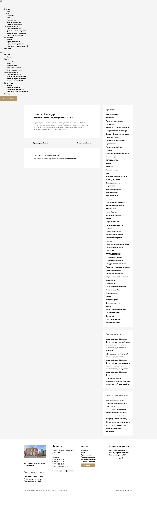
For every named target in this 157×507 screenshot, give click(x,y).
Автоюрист (10, 15)
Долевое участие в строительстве (117, 154)
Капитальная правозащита (115, 205)
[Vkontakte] (120, 458)
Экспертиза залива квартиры (116, 309)
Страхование (110, 280)
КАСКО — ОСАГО (111, 209)
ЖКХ (107, 173)
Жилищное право (112, 170)
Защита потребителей (58, 118)
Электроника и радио (113, 319)
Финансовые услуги (113, 303)
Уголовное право (112, 300)
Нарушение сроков (112, 222)
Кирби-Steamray (111, 212)
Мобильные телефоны (113, 215)
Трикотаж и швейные (113, 290)
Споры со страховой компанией (117, 277)
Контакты (7, 48)
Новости (9, 11)
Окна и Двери (110, 251)
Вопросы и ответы (112, 137)
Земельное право (112, 192)
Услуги (6, 13)
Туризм (108, 296)
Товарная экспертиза (14, 22)
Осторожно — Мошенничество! (17, 46)
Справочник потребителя (15, 44)
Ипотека (109, 199)
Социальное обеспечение (114, 273)
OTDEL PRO (129, 491)
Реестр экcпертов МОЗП (15, 35)
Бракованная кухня (123, 422)
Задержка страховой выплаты (116, 176)
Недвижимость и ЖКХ (113, 231)
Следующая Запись (85, 143)
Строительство (12, 20)
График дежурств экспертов (16, 33)
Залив (9, 18)
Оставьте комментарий (41, 118)
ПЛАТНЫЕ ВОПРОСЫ (113, 254)
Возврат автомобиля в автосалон (117, 127)
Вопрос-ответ (9, 37)
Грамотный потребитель (114, 147)
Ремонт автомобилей (113, 270)
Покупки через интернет (114, 257)
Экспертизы (110, 316)
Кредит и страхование (14, 24)
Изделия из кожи (112, 196)
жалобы (108, 163)
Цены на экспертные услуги (16, 31)
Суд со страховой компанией (116, 287)
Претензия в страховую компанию (118, 267)
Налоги (108, 218)
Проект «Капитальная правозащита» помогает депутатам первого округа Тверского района (118, 381)
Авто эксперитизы (112, 114)
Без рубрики (110, 124)
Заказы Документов (113, 180)
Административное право (114, 121)
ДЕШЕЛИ (109, 150)
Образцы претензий (13, 42)
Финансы (109, 306)
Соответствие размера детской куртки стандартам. (116, 428)
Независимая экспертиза (114, 234)
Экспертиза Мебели (112, 313)
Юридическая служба (14, 29)
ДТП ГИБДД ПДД (112, 160)
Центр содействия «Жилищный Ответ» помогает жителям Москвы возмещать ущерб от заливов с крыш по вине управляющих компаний (118, 345)
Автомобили (110, 118)
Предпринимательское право (116, 264)
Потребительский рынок (114, 260)
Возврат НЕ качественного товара (117, 134)
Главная (7, 9)
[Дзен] (122, 458)
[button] (78, 53)
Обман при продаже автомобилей (117, 244)
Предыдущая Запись (39, 143)
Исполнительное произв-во (115, 202)
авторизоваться (70, 159)
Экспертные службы (11, 26)
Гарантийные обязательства (115, 140)
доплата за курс (111, 157)
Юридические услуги (113, 322)
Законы (9, 39)
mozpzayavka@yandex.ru (65, 471)
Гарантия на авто (111, 144)
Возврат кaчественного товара (116, 131)
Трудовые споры (112, 293)
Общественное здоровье (114, 247)
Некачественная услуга (114, 238)
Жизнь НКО (110, 167)
